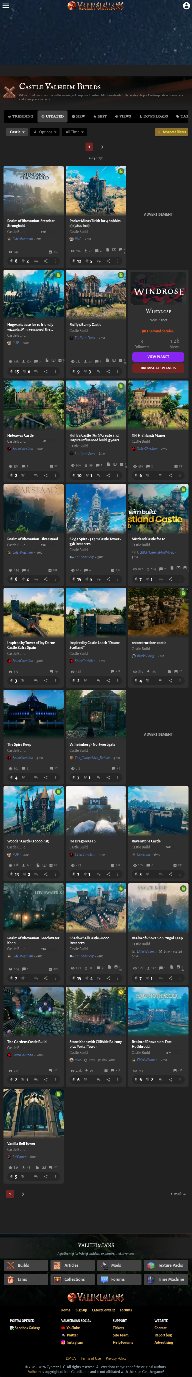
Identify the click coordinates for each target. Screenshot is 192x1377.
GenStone (143, 854)
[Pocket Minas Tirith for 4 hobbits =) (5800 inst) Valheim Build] (96, 191)
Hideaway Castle (20, 435)
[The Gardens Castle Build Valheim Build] (34, 1012)
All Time (73, 132)
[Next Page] (102, 147)
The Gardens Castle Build (26, 1042)
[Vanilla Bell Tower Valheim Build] (34, 1114)
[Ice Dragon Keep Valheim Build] (96, 811)
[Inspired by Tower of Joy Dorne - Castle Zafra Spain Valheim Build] (34, 613)
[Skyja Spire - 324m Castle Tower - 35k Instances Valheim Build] (96, 509)
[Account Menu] (186, 5)
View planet (158, 357)
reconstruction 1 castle (149, 643)
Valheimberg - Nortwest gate (93, 744)
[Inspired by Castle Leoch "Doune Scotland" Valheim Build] (96, 613)
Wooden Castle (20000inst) (28, 841)
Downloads (156, 116)
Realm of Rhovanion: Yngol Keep (157, 938)
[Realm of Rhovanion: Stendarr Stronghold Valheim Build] (34, 191)
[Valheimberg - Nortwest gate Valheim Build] (96, 715)
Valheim (34, 1372)
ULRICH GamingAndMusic (155, 552)
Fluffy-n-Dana (85, 338)
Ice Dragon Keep (83, 841)
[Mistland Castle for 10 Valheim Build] (158, 509)
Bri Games (19, 1157)
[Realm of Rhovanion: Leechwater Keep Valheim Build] (34, 908)
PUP (78, 239)
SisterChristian (22, 449)
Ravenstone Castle (146, 841)
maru (78, 1060)
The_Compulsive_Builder (92, 758)
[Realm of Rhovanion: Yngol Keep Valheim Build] (158, 908)
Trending (22, 116)
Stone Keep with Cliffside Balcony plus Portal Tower (96, 1044)
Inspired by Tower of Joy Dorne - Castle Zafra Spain (32, 645)
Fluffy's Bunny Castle (86, 325)
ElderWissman (22, 239)
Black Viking (145, 656)
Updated (55, 116)
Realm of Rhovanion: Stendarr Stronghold (31, 223)
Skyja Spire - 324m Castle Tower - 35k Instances (95, 541)
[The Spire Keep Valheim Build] (34, 715)
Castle (15, 132)
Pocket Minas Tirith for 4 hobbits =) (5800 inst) (95, 223)
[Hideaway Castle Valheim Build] (34, 406)
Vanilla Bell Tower (21, 1144)
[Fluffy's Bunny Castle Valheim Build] (96, 295)
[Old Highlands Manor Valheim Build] (158, 406)
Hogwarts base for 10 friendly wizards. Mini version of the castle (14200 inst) (30, 327)
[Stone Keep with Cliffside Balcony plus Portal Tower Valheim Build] (96, 1012)
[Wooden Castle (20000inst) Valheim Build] (34, 811)
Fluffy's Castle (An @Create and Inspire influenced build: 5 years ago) (94, 438)
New (80, 116)
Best (102, 116)
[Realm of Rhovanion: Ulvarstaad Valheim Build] (34, 509)
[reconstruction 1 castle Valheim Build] (158, 613)
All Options (43, 132)
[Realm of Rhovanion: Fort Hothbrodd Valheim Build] (158, 1012)
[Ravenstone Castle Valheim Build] (158, 811)
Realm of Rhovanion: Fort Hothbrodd (152, 1044)
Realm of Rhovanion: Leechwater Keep (33, 940)
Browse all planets (158, 368)
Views (125, 116)
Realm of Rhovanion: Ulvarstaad (32, 539)
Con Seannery (84, 557)
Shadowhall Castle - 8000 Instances (89, 940)
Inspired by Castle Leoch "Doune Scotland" (95, 645)
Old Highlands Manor (149, 435)
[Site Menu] (5, 5)
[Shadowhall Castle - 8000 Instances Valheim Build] (96, 908)
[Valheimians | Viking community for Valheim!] (96, 5)
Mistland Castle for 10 (148, 539)
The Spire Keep (19, 744)
